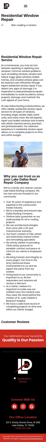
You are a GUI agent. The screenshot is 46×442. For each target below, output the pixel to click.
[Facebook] (14, 407)
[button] (25, 6)
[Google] (32, 407)
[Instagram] (23, 407)
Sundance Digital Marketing (32, 438)
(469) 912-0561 (23, 428)
